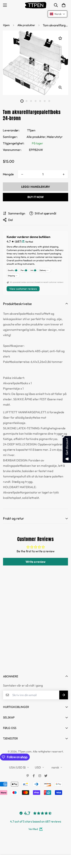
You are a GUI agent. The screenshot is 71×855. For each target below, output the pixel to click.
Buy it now (35, 197)
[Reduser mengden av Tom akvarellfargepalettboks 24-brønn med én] (22, 174)
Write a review (35, 562)
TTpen (31, 130)
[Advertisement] (35, 630)
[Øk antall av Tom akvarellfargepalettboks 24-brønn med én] (63, 174)
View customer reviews (23, 288)
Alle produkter (26, 25)
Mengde (8, 174)
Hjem (6, 25)
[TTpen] (35, 5)
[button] (63, 5)
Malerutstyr (55, 137)
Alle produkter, (36, 137)
